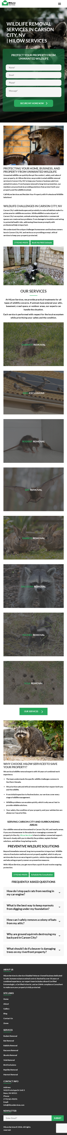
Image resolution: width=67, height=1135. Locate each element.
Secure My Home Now (32, 103)
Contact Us (8, 1018)
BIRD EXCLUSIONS (33, 387)
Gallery (6, 1009)
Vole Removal (33, 679)
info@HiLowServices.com (13, 1105)
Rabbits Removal (33, 534)
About (6, 1004)
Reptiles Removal (10, 1070)
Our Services (31, 711)
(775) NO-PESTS (21, 242)
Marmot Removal (33, 339)
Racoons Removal (33, 582)
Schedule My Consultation (42, 874)
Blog (5, 1013)
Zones (5, 1023)
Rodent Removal (33, 437)
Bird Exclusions (9, 1065)
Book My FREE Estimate (42, 242)
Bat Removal (33, 484)
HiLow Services (9, 1127)
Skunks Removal (34, 630)
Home (5, 999)
